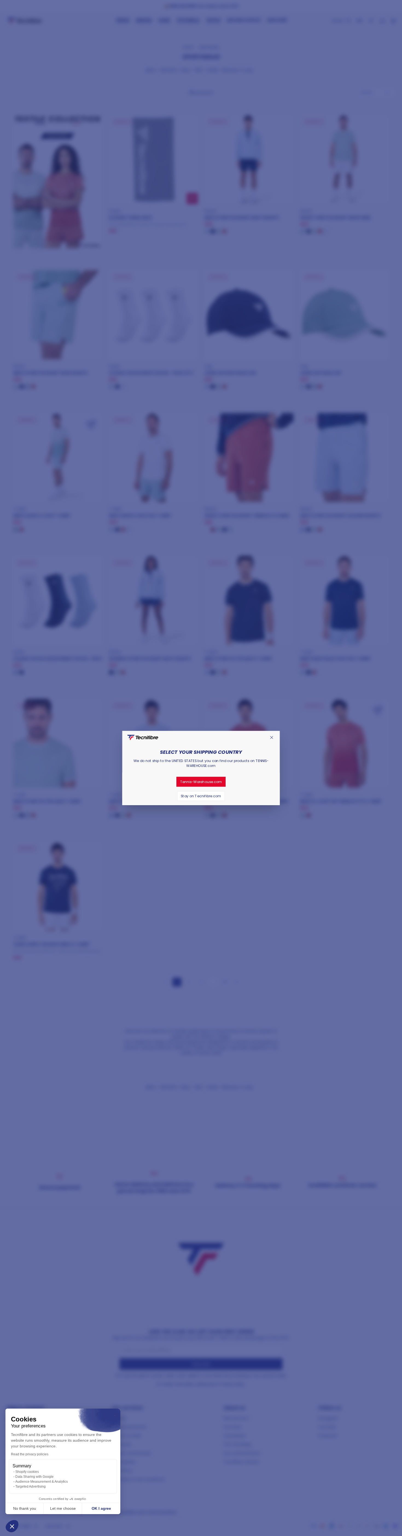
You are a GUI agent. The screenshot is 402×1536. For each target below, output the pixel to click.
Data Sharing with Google (34, 1477)
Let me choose (63, 1508)
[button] (12, 1526)
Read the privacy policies (29, 1454)
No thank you (24, 1508)
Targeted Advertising (30, 1486)
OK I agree (101, 1508)
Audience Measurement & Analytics (41, 1482)
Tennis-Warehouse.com (201, 781)
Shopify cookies (27, 1472)
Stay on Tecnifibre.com (201, 795)
